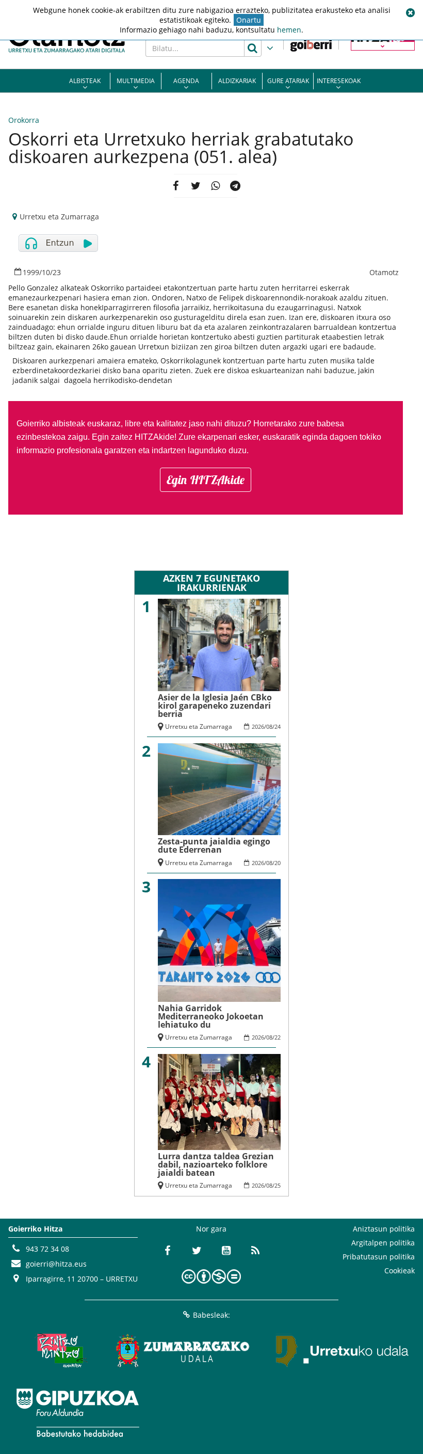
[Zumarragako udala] (183, 1351)
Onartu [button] (248, 20)
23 (57, 272)
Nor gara (211, 1229)
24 (277, 726)
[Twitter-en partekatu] (196, 186)
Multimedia (136, 80)
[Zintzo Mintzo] (59, 1351)
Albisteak (85, 80)
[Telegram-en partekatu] (235, 186)
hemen (289, 30)
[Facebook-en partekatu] (176, 186)
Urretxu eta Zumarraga (59, 216)
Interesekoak (339, 80)
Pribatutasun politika (379, 1256)
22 (277, 1037)
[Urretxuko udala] (342, 1351)
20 (277, 863)
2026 (258, 726)
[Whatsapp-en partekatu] (215, 186)
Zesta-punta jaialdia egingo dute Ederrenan (214, 845)
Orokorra (23, 120)
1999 (31, 272)
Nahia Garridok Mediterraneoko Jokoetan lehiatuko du (211, 1016)
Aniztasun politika (384, 1229)
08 (269, 726)
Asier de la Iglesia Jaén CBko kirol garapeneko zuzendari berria (215, 706)
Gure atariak (288, 80)
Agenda (186, 80)
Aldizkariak (237, 80)
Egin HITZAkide (206, 479)
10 (46, 272)
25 (277, 1185)
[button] (410, 13)
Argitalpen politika (383, 1243)
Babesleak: (211, 1315)
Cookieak (399, 1270)
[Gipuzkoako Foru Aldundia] (77, 1413)
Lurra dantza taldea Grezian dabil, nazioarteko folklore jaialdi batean (216, 1164)
